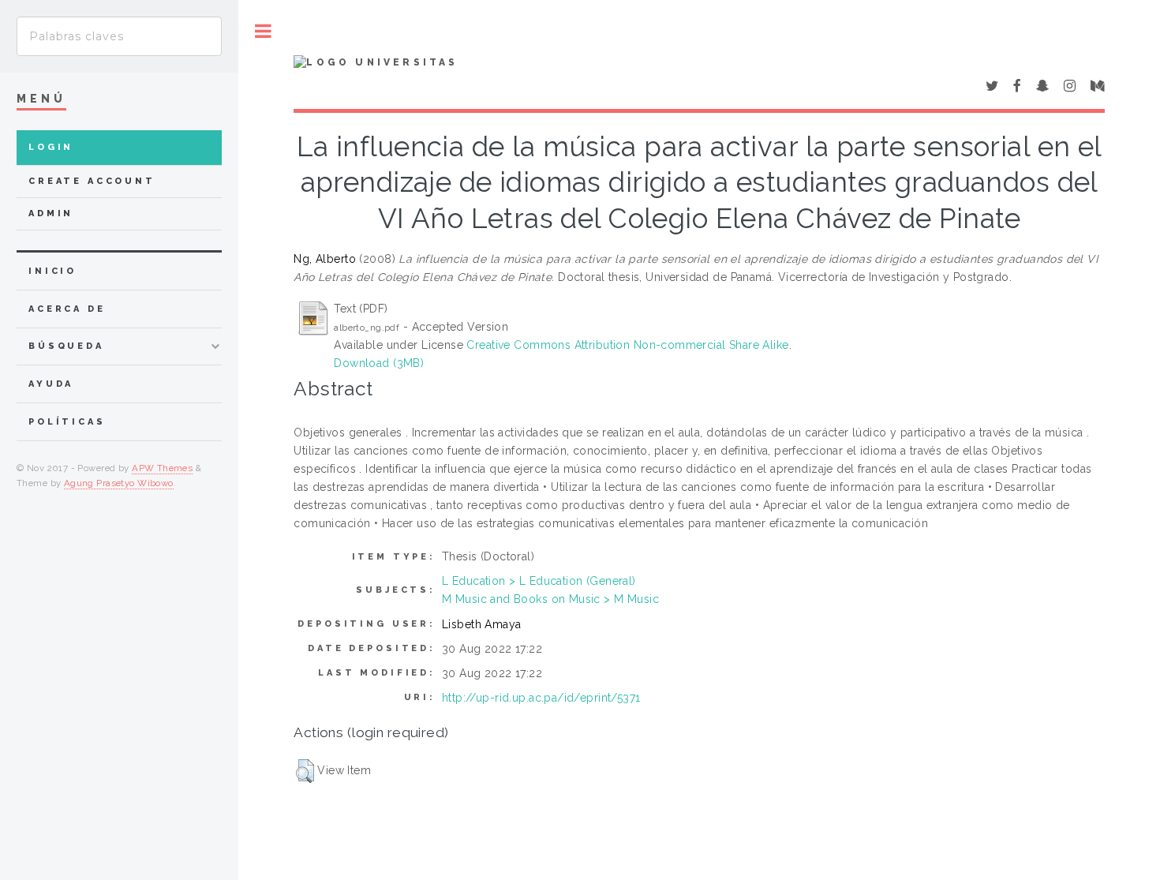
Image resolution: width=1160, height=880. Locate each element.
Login (50, 147)
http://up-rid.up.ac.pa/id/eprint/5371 (541, 697)
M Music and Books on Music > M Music (550, 599)
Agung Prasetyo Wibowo (119, 483)
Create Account (91, 181)
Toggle (263, 31)
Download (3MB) (379, 363)
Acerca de (67, 309)
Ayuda (50, 384)
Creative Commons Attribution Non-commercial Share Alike (627, 345)
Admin (50, 213)
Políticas (67, 422)
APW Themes (162, 468)
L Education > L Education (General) (539, 581)
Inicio (52, 271)
